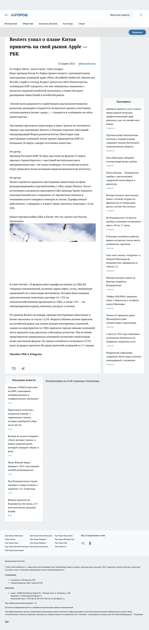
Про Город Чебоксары (14, 536)
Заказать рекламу (48, 23)
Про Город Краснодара (14, 550)
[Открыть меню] (6, 15)
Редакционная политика (15, 561)
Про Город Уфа (61, 543)
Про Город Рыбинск (38, 543)
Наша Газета (10, 539)
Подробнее (138, 614)
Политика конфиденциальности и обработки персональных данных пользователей (39, 607)
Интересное (11, 23)
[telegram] (24, 369)
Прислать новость (120, 14)
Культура (68, 23)
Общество (28, 23)
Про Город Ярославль (64, 536)
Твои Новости (60, 546)
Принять (137, 32)
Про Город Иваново (38, 539)
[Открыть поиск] (141, 15)
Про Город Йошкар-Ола (64, 539)
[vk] (14, 369)
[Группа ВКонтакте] (82, 543)
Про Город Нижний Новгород (17, 546)
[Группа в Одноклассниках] (90, 543)
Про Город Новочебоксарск (41, 536)
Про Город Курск (12, 543)
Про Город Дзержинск (39, 546)
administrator (87, 63)
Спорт (81, 23)
